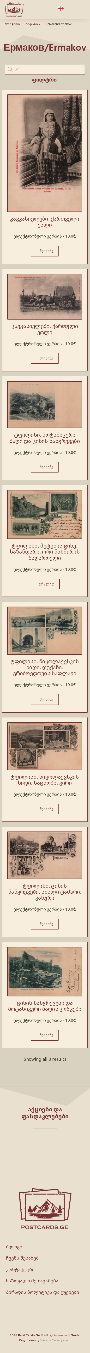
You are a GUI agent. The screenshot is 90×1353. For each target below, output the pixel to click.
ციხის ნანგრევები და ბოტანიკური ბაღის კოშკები (45, 1006)
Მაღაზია (32, 24)
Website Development (55, 1340)
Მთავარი (12, 24)
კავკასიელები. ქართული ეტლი (45, 329)
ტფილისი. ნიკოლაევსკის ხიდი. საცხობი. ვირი (45, 779)
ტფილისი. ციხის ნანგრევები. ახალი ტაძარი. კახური (45, 891)
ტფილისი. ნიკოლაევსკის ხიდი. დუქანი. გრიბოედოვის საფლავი (45, 667)
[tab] (45, 79)
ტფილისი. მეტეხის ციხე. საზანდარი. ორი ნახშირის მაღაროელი (45, 551)
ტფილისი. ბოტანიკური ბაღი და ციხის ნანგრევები (45, 437)
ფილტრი (44, 79)
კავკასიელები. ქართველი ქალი (44, 221)
